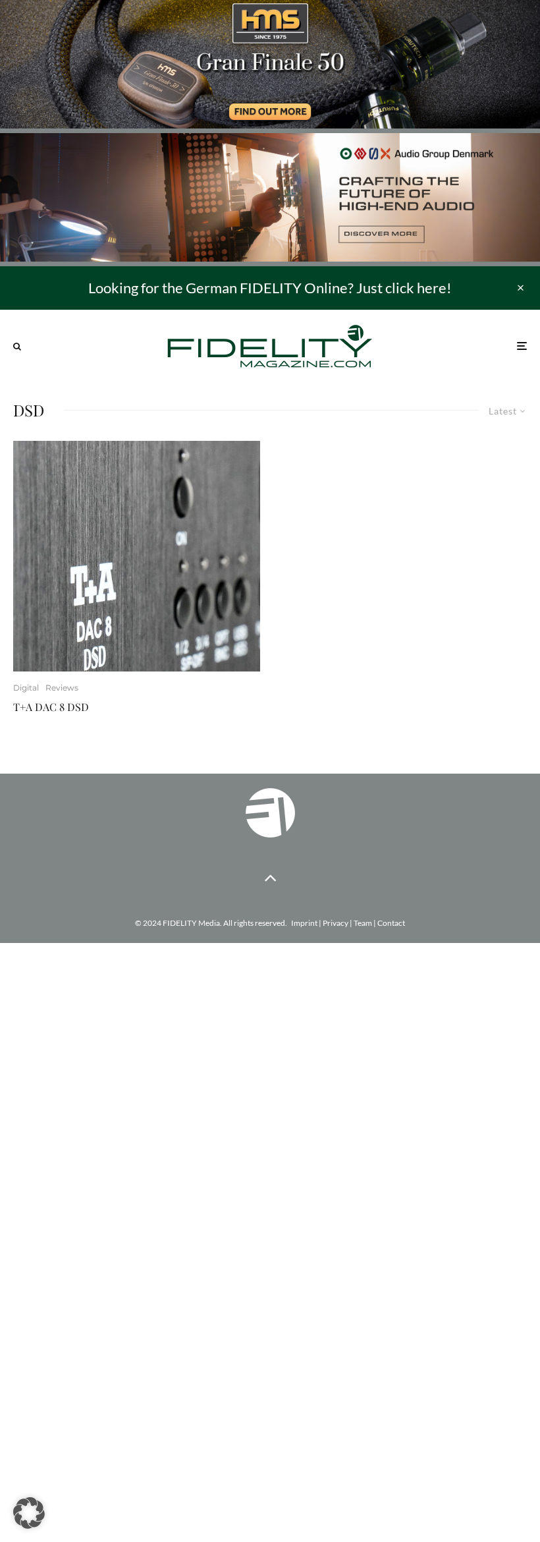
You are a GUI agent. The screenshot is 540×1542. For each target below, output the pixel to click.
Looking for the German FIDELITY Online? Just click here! (270, 288)
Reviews (61, 688)
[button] (29, 1513)
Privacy (335, 923)
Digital (26, 688)
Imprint (304, 923)
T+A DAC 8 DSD (51, 706)
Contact (391, 923)
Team (363, 923)
